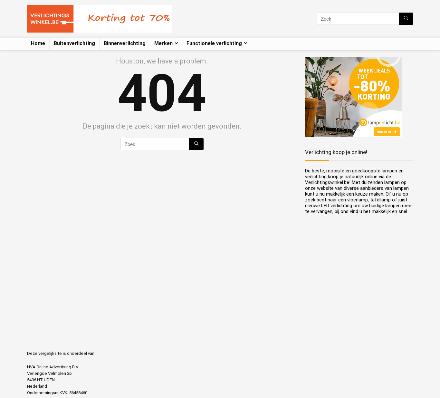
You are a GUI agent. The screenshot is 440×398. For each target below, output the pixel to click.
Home (38, 43)
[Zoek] (406, 19)
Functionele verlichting (214, 43)
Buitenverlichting (74, 43)
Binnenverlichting (125, 43)
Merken (163, 43)
